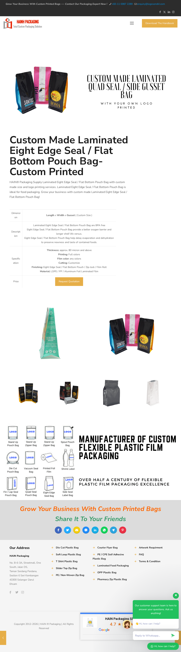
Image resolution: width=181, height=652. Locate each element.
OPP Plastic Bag (106, 572)
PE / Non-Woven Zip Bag (70, 575)
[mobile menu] (132, 23)
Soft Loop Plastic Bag (68, 554)
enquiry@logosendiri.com (151, 4)
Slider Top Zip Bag (66, 568)
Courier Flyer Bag (107, 547)
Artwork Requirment (150, 547)
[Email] (76, 530)
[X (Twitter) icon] (164, 12)
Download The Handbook (159, 23)
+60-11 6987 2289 (122, 4)
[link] (49, 333)
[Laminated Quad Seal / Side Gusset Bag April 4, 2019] (3, 638)
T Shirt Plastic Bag (66, 561)
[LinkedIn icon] (169, 12)
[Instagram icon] (173, 12)
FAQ (141, 554)
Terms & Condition (149, 561)
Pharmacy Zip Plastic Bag (112, 579)
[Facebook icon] (160, 12)
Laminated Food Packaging (113, 565)
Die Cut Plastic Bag (67, 547)
